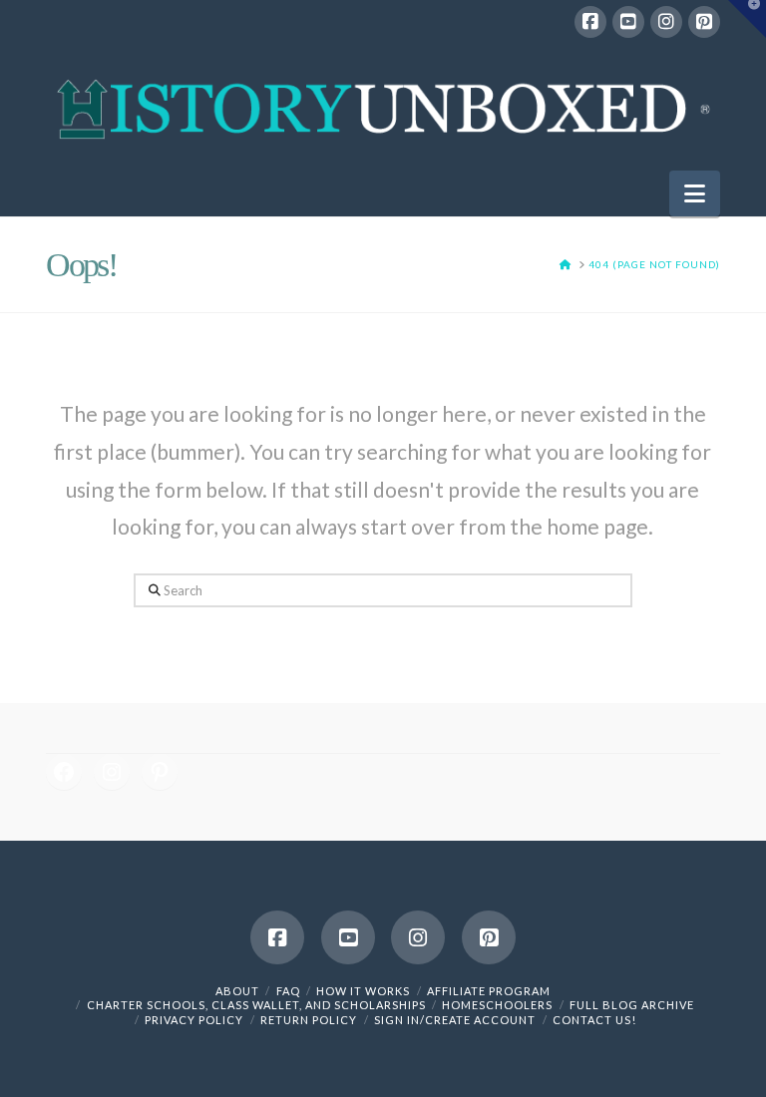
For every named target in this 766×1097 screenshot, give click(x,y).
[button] (694, 193)
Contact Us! (594, 1019)
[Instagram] (666, 22)
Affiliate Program (489, 990)
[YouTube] (628, 22)
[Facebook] (590, 22)
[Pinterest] (704, 22)
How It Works (363, 990)
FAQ (288, 990)
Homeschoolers (497, 1004)
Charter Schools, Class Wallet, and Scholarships (256, 1004)
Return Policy (308, 1019)
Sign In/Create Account (455, 1019)
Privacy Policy (194, 1019)
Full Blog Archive (632, 1004)
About (237, 990)
